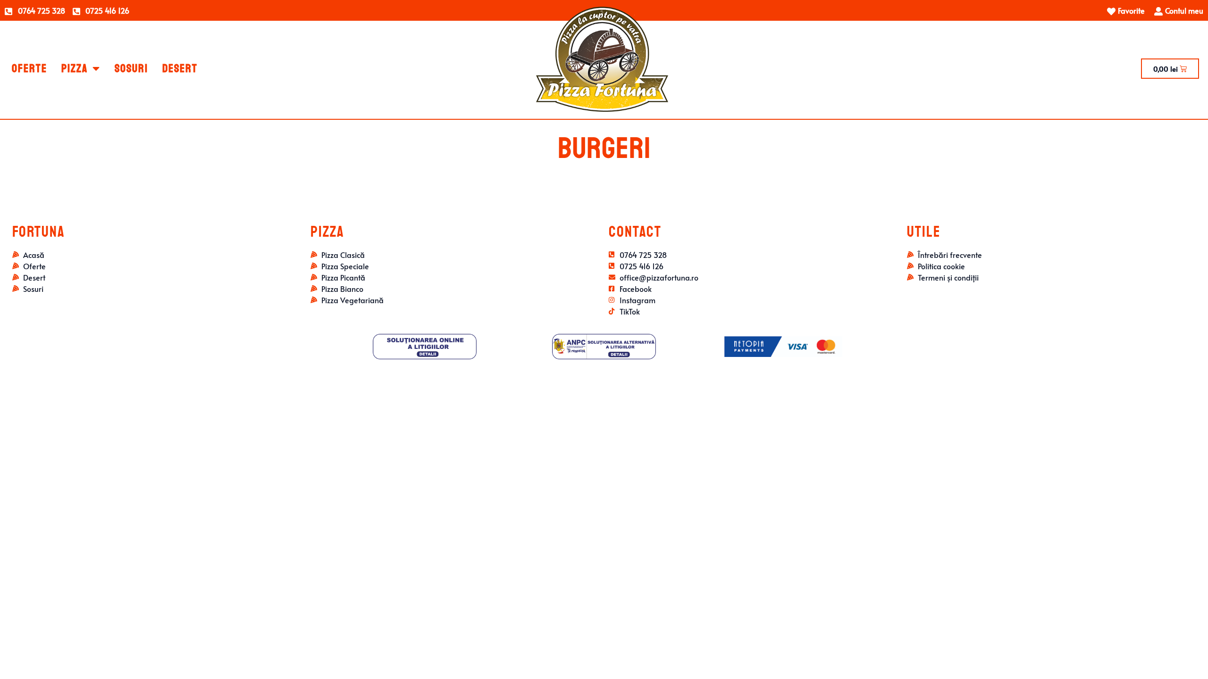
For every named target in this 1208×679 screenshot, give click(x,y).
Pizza (74, 68)
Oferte (29, 68)
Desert (180, 68)
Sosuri (131, 68)
